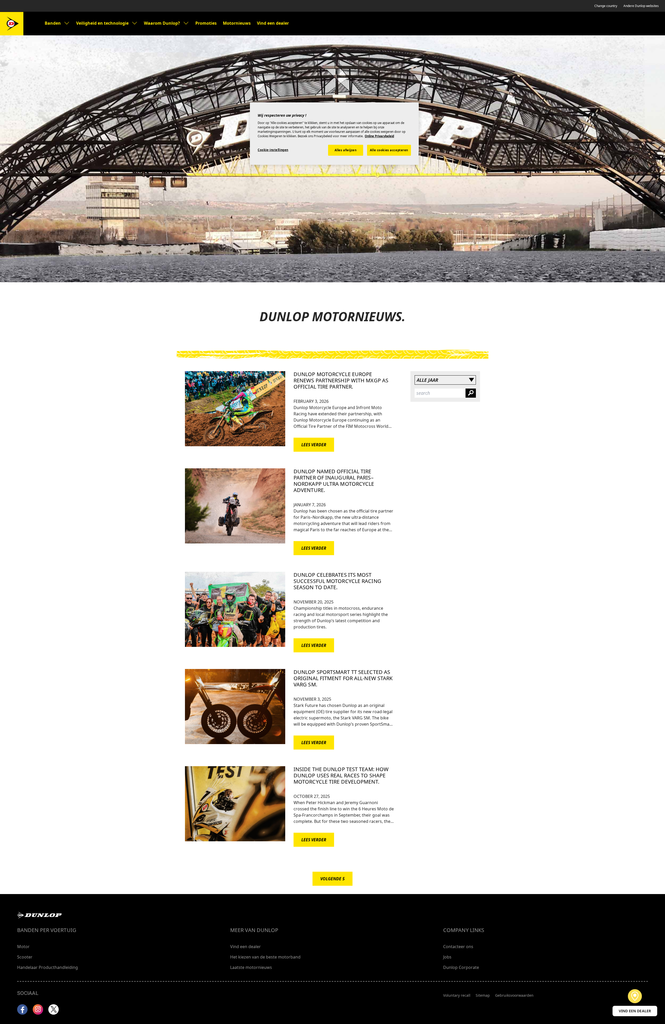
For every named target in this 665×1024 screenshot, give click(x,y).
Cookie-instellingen (273, 150)
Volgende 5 (332, 879)
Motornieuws (237, 23)
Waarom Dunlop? (162, 23)
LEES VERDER (313, 445)
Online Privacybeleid (379, 136)
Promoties (206, 23)
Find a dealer (635, 996)
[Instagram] (38, 1009)
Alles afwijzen (346, 150)
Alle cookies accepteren (389, 150)
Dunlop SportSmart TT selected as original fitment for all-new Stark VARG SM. (343, 678)
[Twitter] (53, 1009)
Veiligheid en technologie (102, 23)
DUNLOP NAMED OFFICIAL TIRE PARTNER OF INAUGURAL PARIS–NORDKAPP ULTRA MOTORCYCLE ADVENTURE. (334, 481)
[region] (334, 133)
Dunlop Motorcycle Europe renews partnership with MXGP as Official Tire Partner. (341, 380)
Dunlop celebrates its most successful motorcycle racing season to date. (337, 581)
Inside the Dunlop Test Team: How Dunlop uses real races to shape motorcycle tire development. (341, 775)
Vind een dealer (273, 23)
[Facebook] (22, 1009)
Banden (53, 23)
